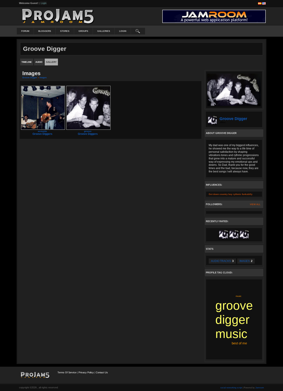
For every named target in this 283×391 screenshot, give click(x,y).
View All (255, 204)
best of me (239, 343)
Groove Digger (29, 77)
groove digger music (234, 320)
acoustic (42, 131)
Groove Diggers (42, 133)
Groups (83, 31)
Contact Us (102, 372)
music (238, 296)
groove (88, 131)
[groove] (88, 107)
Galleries (103, 31)
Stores (64, 31)
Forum (25, 31)
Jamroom (259, 388)
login (122, 31)
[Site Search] (138, 31)
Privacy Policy (86, 372)
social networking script (231, 388)
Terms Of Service (66, 372)
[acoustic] (43, 107)
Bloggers (44, 31)
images (43, 77)
